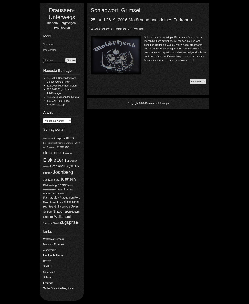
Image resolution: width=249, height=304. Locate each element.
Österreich (49, 271)
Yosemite (47, 223)
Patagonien (67, 197)
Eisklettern (54, 160)
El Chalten (72, 161)
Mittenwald (48, 193)
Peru (77, 197)
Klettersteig (50, 185)
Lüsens (68, 189)
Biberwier (61, 143)
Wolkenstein (63, 217)
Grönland (57, 166)
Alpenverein (49, 249)
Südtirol (48, 217)
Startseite (48, 44)
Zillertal (56, 223)
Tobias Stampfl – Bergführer (58, 288)
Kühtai (70, 185)
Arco (70, 138)
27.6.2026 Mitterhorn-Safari (62, 85)
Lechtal (60, 189)
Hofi (141, 28)
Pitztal (45, 202)
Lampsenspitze (49, 190)
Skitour (58, 211)
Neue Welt (59, 193)
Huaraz (47, 172)
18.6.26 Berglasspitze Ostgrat (63, 96)
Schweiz (48, 277)
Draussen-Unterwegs (157, 103)
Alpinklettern (48, 139)
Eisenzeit (68, 154)
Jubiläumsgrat (51, 179)
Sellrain (48, 211)
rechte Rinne (71, 201)
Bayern (47, 260)
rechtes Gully (52, 206)
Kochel (62, 185)
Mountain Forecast (53, 244)
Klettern (68, 179)
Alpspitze (59, 138)
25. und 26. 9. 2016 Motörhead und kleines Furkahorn (142, 19)
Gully (67, 166)
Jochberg (63, 172)
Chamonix (70, 143)
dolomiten (53, 152)
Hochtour (75, 166)
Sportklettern (72, 211)
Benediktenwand (50, 143)
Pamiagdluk (51, 197)
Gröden (46, 166)
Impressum (49, 49)
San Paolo (66, 207)
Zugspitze (68, 222)
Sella (74, 206)
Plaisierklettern (56, 202)
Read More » (198, 82)
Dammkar (62, 147)
